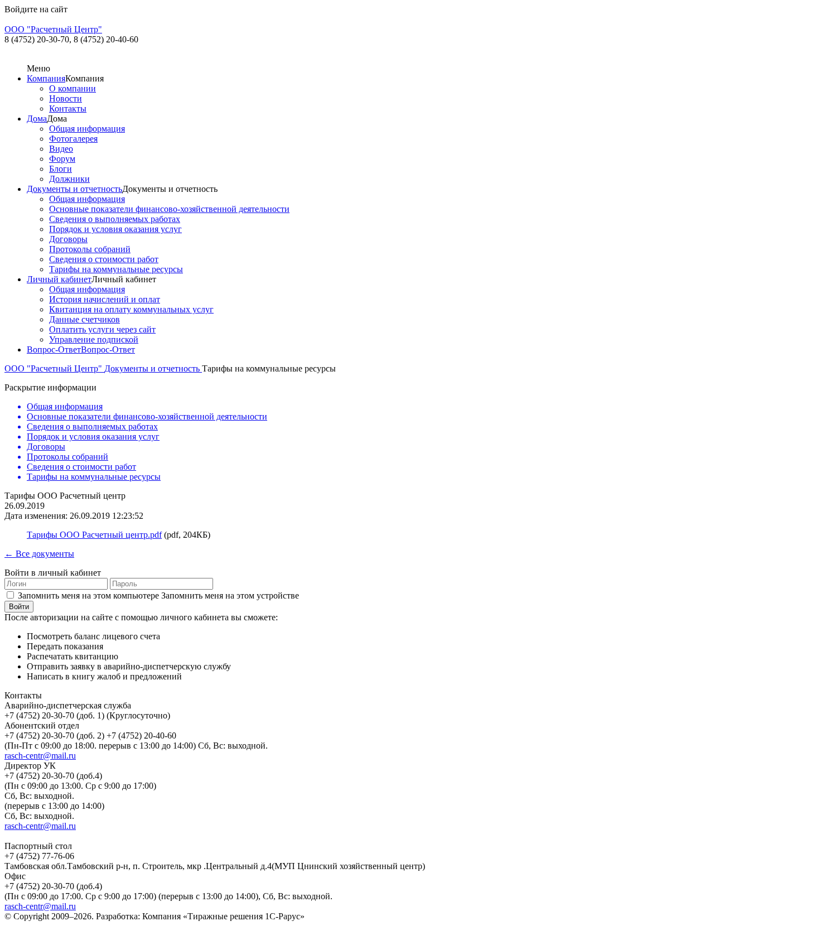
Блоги (60, 168)
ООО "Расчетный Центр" (54, 368)
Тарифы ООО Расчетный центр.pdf (94, 534)
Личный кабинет (59, 279)
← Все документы (39, 553)
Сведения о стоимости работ (103, 259)
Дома (37, 118)
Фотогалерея (73, 138)
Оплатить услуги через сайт (102, 329)
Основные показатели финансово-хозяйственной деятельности (169, 209)
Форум (62, 158)
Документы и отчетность (74, 189)
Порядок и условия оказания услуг (115, 229)
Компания (46, 78)
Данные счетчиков (84, 319)
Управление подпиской (93, 339)
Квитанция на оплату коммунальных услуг (131, 309)
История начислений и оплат (104, 299)
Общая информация (87, 128)
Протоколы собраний (90, 249)
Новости (65, 98)
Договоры (68, 239)
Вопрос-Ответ (54, 349)
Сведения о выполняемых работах (114, 219)
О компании (72, 88)
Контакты (67, 108)
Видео (61, 148)
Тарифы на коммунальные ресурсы (116, 269)
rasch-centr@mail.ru (40, 755)
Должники (69, 179)
